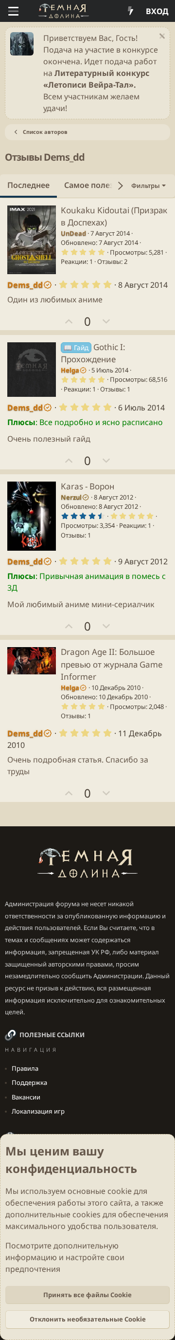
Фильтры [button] (145, 185)
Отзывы (109, 261)
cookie (119, 1191)
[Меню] (13, 11)
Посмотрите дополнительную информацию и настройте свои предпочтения (64, 1257)
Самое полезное (96, 185)
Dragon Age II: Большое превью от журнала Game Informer (112, 664)
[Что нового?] (130, 11)
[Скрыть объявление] (161, 37)
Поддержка (29, 1082)
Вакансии (26, 1097)
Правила (25, 1068)
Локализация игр (38, 1111)
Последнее (28, 185)
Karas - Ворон (87, 486)
